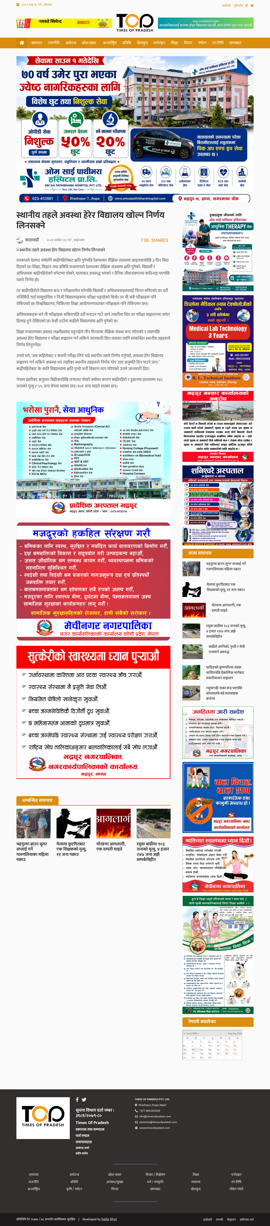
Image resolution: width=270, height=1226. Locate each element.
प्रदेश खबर (89, 43)
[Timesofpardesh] (218, 251)
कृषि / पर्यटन (74, 1189)
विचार (188, 43)
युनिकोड (239, 5)
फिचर (114, 1189)
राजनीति (54, 43)
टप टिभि (218, 43)
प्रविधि (127, 43)
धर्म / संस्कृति (155, 1182)
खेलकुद (142, 43)
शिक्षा (174, 43)
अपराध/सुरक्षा (115, 1182)
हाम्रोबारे (227, 5)
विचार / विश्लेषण (155, 1175)
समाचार (36, 43)
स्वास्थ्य (195, 1182)
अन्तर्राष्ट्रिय (110, 43)
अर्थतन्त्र (71, 43)
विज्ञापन (231, 1219)
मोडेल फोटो (236, 1189)
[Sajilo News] (218, 733)
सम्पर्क (219, 1219)
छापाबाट (235, 43)
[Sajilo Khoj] (64, 26)
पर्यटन (202, 43)
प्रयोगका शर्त (247, 1219)
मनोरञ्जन (159, 43)
